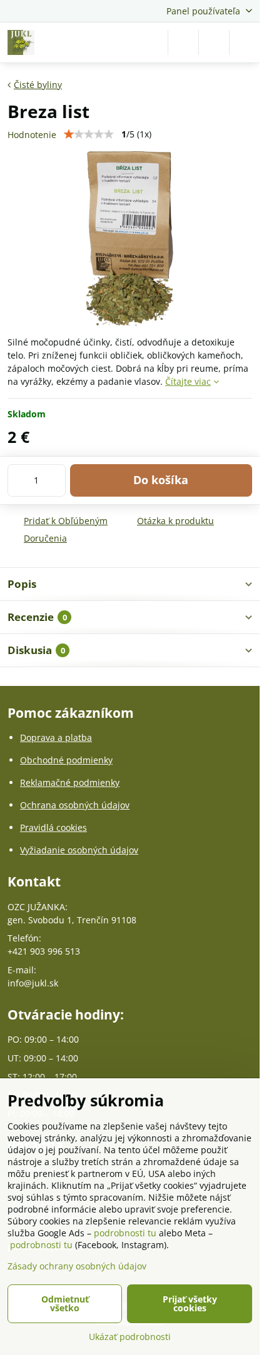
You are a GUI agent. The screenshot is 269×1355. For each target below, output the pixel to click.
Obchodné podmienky (66, 760)
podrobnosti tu (125, 1233)
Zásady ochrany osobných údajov (77, 1266)
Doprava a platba (56, 737)
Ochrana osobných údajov (74, 805)
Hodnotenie (32, 135)
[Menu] (245, 42)
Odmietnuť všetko (65, 1303)
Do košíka (160, 479)
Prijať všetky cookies (190, 1303)
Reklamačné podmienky (69, 782)
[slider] (89, 134)
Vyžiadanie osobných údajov (79, 850)
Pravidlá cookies (53, 827)
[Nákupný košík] (214, 42)
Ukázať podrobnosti (130, 1337)
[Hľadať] (183, 42)
